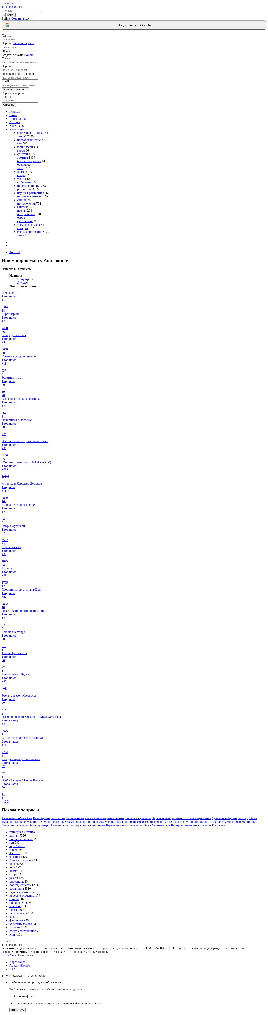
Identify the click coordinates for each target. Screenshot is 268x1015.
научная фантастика (30, 193)
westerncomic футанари (114, 821)
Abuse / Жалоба (19, 965)
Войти (10, 14)
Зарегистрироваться (15, 89)
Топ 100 (14, 252)
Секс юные (97, 825)
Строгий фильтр (25, 996)
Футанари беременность (238, 821)
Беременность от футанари (124, 825)
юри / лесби (25, 147)
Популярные (25, 279)
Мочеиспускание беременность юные (40, 821)
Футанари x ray (237, 818)
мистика (22, 207)
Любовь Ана (23, 818)
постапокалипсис (29, 140)
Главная (14, 111)
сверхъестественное (30, 231)
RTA (12, 969)
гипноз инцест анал (197, 818)
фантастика (25, 221)
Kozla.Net (8, 955)
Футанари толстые (52, 818)
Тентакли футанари (138, 818)
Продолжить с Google (134, 25)
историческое (26, 214)
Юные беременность (156, 825)
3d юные (162, 821)
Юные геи (175, 821)
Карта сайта (17, 962)
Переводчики (18, 118)
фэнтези (22, 154)
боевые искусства (29, 161)
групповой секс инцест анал (202, 821)
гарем (21, 150)
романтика (24, 189)
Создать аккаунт (22, 18)
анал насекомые (95, 818)
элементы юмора (28, 224)
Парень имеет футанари (168, 818)
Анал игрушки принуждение (69, 825)
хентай (21, 136)
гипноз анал (90, 821)
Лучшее (22, 282)
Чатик (13, 115)
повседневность (28, 185)
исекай (21, 210)
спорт (21, 175)
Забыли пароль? (23, 43)
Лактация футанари (15, 825)
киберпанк (24, 182)
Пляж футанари (39, 825)
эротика (22, 157)
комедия (22, 228)
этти (20, 168)
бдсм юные (219, 818)
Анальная (8, 818)
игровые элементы (29, 196)
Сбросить (8, 104)
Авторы (14, 122)
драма (21, 171)
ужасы (21, 178)
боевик (22, 164)
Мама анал (74, 821)
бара (20, 217)
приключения (26, 203)
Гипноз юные (75, 818)
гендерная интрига (30, 132)
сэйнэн (22, 200)
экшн (20, 235)
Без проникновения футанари (191, 825)
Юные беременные (143, 821)
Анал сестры (115, 818)
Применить (17, 1009)
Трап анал (218, 825)
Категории (16, 129)
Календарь (16, 125)
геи (19, 143)
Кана (36, 818)
